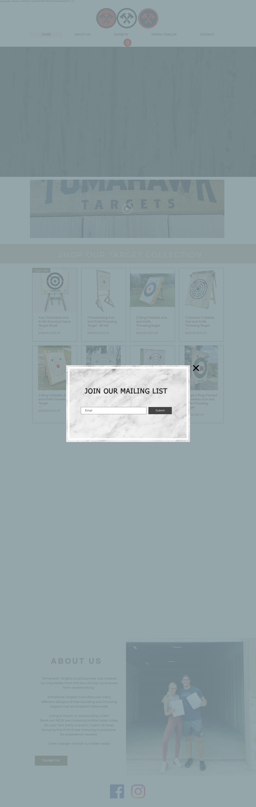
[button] (196, 368)
